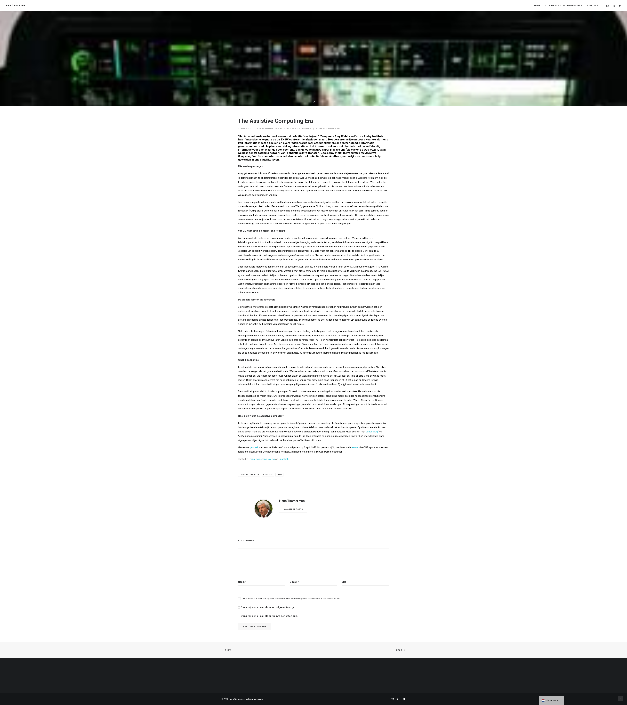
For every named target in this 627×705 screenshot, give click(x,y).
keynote (267, 139)
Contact (592, 5)
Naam (242, 581)
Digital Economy (288, 128)
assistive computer (249, 475)
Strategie (305, 128)
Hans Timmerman (329, 128)
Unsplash (284, 459)
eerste (355, 447)
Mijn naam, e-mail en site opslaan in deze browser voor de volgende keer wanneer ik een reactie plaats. (291, 598)
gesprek (254, 447)
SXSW (285, 139)
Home (537, 5)
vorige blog (372, 431)
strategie (268, 475)
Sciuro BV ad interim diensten (563, 5)
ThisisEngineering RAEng (261, 459)
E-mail (294, 581)
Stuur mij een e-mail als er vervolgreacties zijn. (268, 607)
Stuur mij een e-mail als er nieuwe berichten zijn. (269, 616)
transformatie (268, 128)
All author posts (293, 509)
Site (344, 581)
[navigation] (551, 700)
